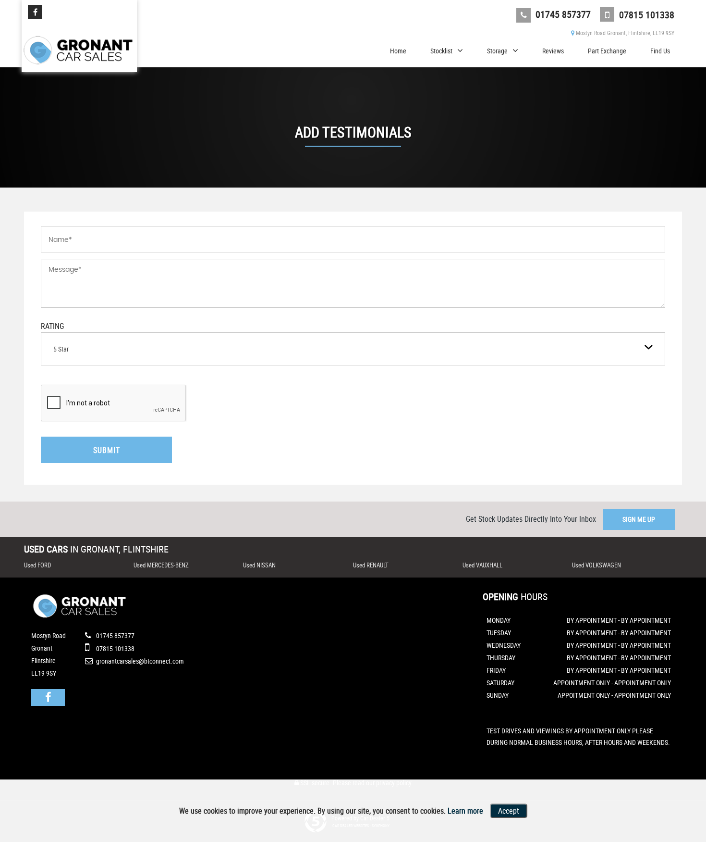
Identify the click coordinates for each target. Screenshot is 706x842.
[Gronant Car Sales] (79, 45)
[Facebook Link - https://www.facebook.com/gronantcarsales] (35, 12)
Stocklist (441, 50)
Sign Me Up (638, 519)
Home (398, 50)
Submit (106, 450)
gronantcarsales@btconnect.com (139, 661)
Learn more (465, 810)
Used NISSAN (259, 565)
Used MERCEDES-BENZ (161, 565)
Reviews (553, 50)
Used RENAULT (371, 565)
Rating (52, 326)
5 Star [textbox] (61, 348)
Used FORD (37, 565)
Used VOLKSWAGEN (596, 565)
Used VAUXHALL (482, 565)
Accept (508, 810)
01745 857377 (562, 14)
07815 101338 (645, 14)
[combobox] (353, 348)
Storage (497, 50)
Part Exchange (607, 50)
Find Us (660, 50)
